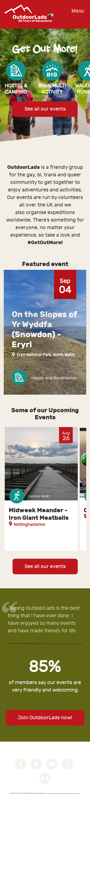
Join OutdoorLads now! (45, 717)
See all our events (45, 109)
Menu (78, 11)
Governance (21, 805)
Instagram (67, 764)
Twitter (36, 764)
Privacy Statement (27, 811)
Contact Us (20, 817)
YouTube (52, 764)
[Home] (29, 25)
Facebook (20, 764)
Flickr (45, 778)
